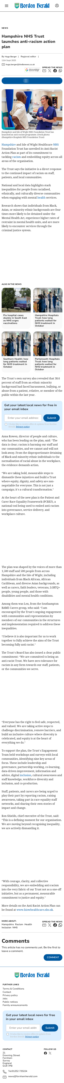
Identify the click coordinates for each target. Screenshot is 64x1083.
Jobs (5, 998)
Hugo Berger (11, 56)
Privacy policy (10, 995)
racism (16, 157)
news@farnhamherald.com (23, 1076)
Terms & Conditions (13, 988)
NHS (56, 144)
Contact (7, 992)
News (5, 28)
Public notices (10, 1001)
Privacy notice (23, 426)
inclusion (25, 775)
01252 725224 (19, 1071)
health (41, 197)
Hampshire (9, 144)
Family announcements (15, 1005)
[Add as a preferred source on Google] (32, 69)
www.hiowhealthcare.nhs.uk (35, 909)
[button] (7, 6)
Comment (53, 957)
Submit (51, 418)
